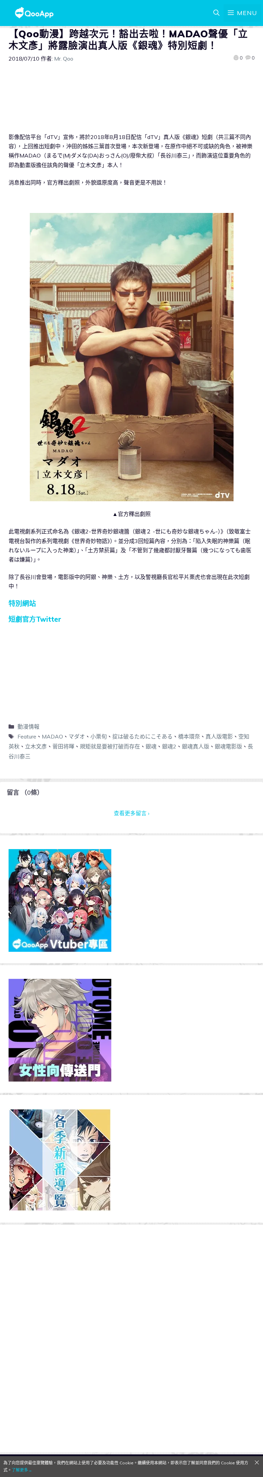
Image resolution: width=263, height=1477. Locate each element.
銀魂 (151, 746)
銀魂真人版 (195, 746)
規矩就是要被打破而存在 (110, 746)
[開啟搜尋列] (216, 13)
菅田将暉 (63, 746)
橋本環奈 (189, 736)
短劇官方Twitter (35, 619)
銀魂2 (169, 746)
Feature (26, 736)
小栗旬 (98, 736)
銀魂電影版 (228, 746)
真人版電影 (219, 736)
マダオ (76, 736)
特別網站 (22, 603)
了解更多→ (22, 1470)
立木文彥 (36, 746)
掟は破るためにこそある (142, 736)
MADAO (52, 736)
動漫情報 (28, 726)
